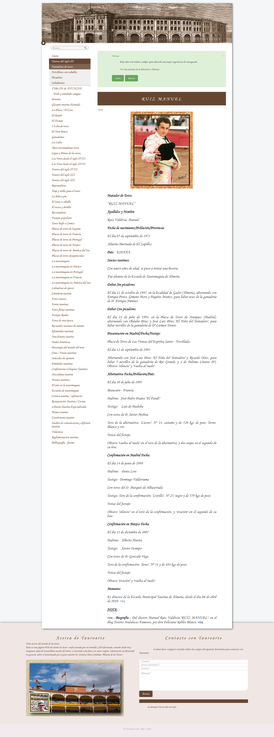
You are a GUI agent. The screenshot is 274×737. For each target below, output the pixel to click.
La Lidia (57, 142)
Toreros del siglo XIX (63, 175)
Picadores (57, 77)
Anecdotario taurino (63, 337)
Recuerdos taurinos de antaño (68, 326)
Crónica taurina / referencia (67, 396)
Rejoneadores (59, 185)
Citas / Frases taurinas (64, 353)
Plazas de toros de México (66, 245)
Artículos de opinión (63, 358)
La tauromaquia (60, 261)
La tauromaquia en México (66, 266)
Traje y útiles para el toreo (66, 191)
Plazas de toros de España (66, 229)
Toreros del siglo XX (62, 61)
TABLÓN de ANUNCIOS (67, 88)
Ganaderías (58, 137)
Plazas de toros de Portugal (67, 239)
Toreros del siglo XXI (63, 180)
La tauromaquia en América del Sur (71, 283)
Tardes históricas (61, 342)
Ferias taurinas (60, 304)
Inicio (55, 56)
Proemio (56, 99)
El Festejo (57, 121)
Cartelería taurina (61, 293)
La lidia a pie (59, 196)
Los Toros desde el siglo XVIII (68, 158)
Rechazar (131, 78)
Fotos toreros (59, 299)
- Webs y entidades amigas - (67, 94)
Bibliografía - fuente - (64, 443)
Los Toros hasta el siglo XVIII (68, 164)
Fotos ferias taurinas (63, 310)
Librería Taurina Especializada (69, 407)
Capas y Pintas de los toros (66, 153)
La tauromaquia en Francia (67, 277)
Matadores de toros (62, 67)
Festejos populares (62, 218)
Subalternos (58, 83)
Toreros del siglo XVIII (65, 169)
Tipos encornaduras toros (65, 148)
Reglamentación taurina (65, 437)
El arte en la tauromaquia (65, 385)
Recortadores (59, 212)
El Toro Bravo (59, 131)
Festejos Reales (60, 315)
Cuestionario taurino (63, 417)
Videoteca (57, 432)
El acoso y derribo (61, 207)
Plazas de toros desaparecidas (68, 256)
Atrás (100, 109)
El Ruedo (57, 115)
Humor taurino (60, 412)
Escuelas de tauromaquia (65, 390)
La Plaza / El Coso (62, 110)
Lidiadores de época (62, 288)
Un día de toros (60, 126)
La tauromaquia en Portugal (67, 272)
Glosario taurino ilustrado (66, 104)
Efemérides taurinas (62, 331)
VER (122, 601)
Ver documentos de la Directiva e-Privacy (139, 69)
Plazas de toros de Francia (66, 234)
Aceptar (118, 78)
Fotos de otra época (62, 320)
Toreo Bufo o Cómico (63, 223)
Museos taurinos (61, 380)
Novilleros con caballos (64, 72)
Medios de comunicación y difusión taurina (71, 424)
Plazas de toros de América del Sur (70, 250)
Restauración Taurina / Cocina (68, 401)
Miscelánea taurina (62, 374)
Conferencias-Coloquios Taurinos (69, 369)
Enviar (145, 693)
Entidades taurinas (62, 363)
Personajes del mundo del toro (68, 347)
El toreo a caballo (61, 202)
